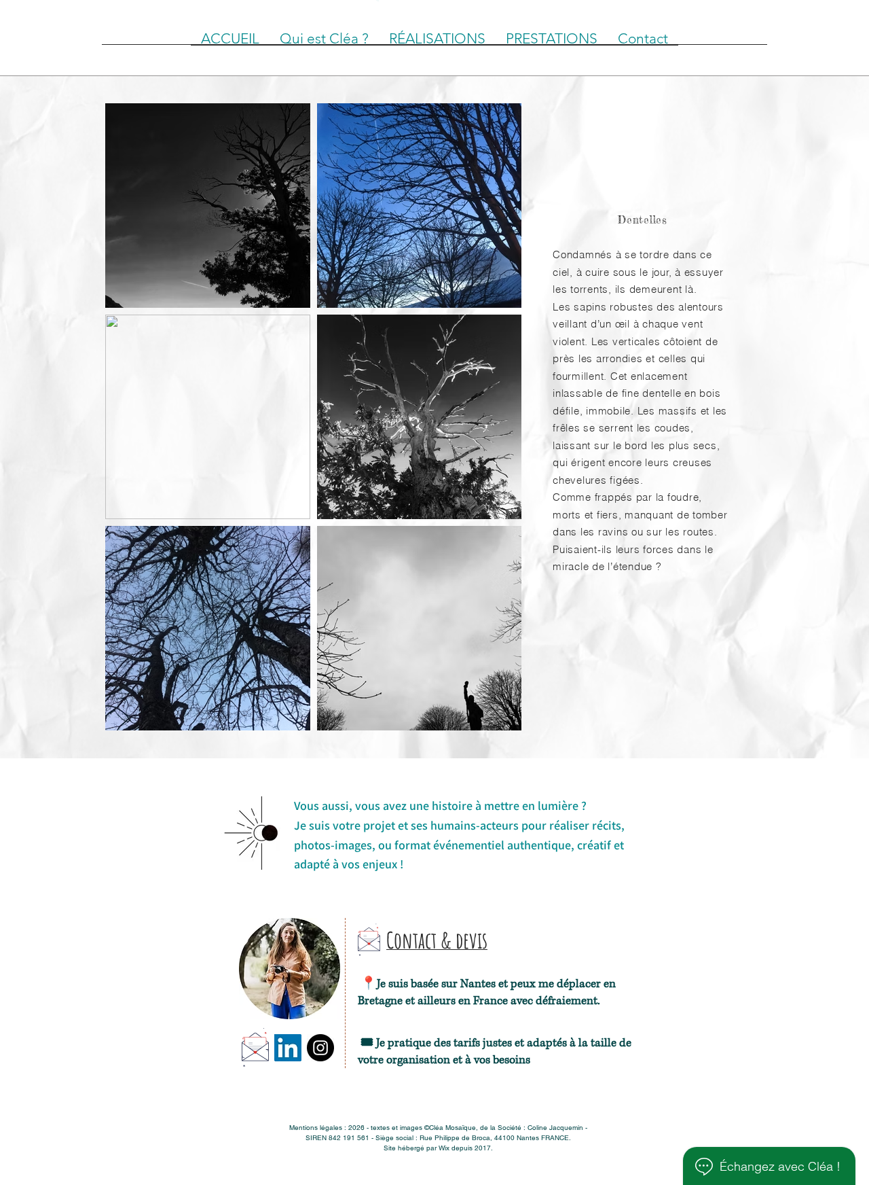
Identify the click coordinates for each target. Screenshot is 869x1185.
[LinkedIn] (287, 1047)
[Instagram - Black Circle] (320, 1047)
